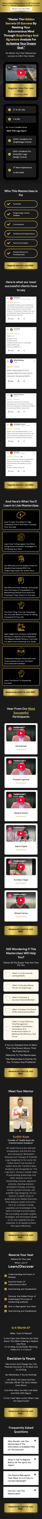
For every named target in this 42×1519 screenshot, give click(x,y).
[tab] (21, 1445)
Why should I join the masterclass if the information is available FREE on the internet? (21, 1445)
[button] (21, 9)
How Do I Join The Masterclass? (16, 1492)
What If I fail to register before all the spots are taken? (19, 1462)
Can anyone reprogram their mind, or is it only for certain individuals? (20, 1478)
